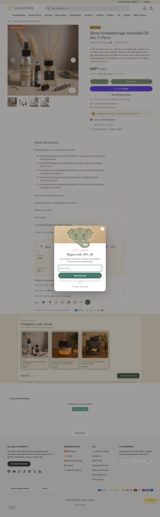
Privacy (80, 283)
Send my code (80, 275)
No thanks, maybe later (80, 286)
